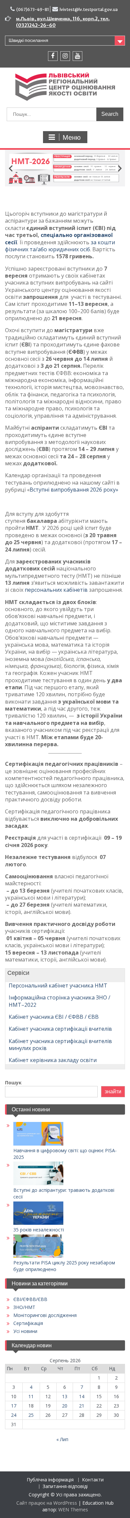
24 (13, 1415)
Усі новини (25, 1331)
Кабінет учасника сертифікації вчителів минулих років (60, 1044)
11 (31, 1396)
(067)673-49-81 (32, 9)
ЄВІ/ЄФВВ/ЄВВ (30, 1299)
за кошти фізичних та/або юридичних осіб (60, 246)
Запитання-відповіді (65, 1486)
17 (13, 1406)
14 (81, 1396)
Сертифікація (28, 1323)
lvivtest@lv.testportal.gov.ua (89, 9)
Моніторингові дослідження (45, 1315)
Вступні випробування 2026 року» (74, 489)
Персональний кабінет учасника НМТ (58, 985)
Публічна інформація (50, 1480)
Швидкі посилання (28, 40)
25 (31, 1415)
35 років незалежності (38, 1229)
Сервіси (17, 972)
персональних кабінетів (56, 589)
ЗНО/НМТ (24, 1307)
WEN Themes (73, 1509)
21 (81, 1406)
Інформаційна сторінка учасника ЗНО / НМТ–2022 (59, 1001)
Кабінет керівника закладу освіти (53, 1060)
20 (64, 1406)
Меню (72, 137)
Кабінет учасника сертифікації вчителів (60, 1028)
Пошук (13, 1082)
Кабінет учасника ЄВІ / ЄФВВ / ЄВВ (54, 1016)
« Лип (62, 1439)
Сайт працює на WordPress (46, 1503)
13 (64, 1396)
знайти (113, 1091)
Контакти (93, 1480)
